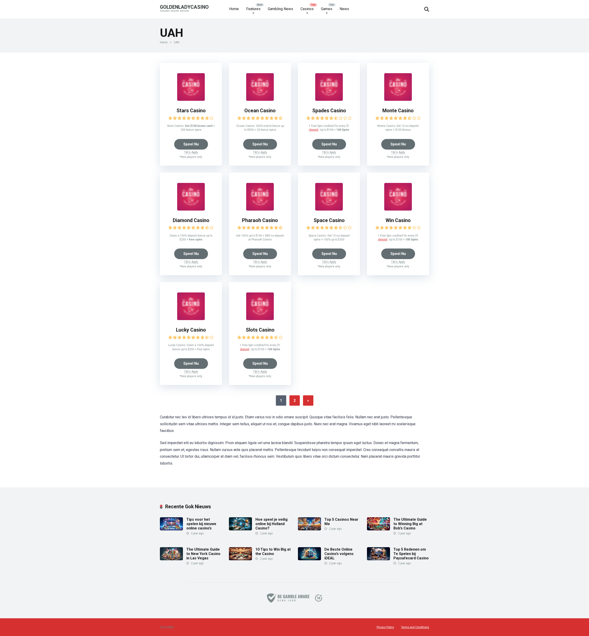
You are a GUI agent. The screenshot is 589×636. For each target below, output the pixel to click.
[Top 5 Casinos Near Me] (309, 529)
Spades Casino (329, 110)
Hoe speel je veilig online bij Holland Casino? (271, 523)
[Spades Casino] (329, 99)
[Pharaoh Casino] (260, 209)
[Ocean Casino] (260, 99)
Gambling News (280, 9)
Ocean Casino (260, 110)
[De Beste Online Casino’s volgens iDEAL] (309, 559)
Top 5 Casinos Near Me (341, 521)
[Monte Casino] (398, 99)
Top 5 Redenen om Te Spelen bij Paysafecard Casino (411, 553)
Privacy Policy (385, 627)
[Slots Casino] (260, 319)
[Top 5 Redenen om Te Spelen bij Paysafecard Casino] (378, 559)
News (344, 9)
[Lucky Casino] (191, 319)
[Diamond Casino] (191, 209)
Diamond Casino (191, 220)
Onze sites (167, 626)
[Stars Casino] (191, 99)
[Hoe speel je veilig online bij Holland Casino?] (240, 529)
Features (253, 9)
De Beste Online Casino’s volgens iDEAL (339, 553)
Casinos (307, 9)
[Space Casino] (329, 209)
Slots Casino (260, 330)
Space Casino (329, 220)
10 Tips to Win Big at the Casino (273, 551)
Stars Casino (191, 110)
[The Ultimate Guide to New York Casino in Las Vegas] (171, 559)
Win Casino (398, 220)
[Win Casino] (398, 209)
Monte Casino (398, 110)
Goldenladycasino (184, 6)
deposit (313, 129)
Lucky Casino (191, 330)
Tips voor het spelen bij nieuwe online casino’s (201, 523)
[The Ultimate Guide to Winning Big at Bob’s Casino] (378, 529)
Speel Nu (191, 144)
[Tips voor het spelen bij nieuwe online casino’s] (171, 529)
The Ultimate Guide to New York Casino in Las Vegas (203, 553)
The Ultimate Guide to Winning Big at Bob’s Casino (410, 523)
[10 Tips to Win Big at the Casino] (240, 559)
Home (234, 9)
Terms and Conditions (415, 627)
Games (326, 9)
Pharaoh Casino (260, 220)
